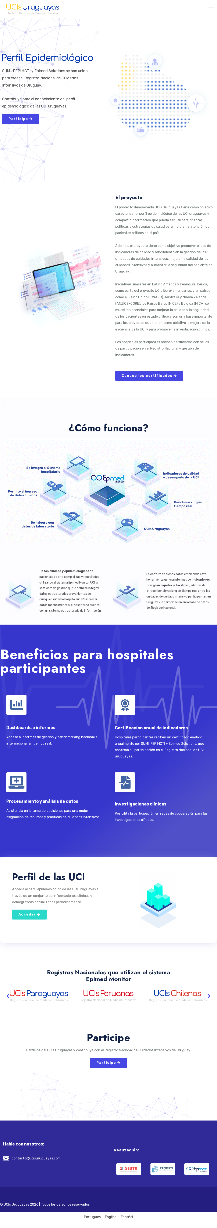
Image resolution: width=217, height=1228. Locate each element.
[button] (8, 995)
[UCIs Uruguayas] (33, 9)
